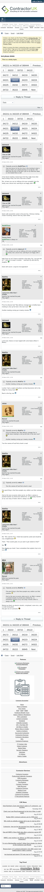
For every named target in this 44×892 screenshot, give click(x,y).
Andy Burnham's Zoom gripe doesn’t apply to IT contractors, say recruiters (22, 806)
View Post (27, 166)
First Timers (22, 708)
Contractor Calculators (22, 737)
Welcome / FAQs (24, 27)
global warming (35, 865)
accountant (4, 865)
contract (17, 865)
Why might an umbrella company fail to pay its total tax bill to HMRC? (22, 821)
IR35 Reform (10, 27)
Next (33, 90)
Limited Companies (22, 719)
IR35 (17, 710)
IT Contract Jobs (22, 744)
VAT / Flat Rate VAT (22, 725)
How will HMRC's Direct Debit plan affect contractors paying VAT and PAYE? (22, 832)
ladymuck (5, 144)
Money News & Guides (22, 729)
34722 (5, 90)
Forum (7, 33)
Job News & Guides (22, 727)
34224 (34, 80)
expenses (29, 865)
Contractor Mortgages (22, 780)
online (10, 871)
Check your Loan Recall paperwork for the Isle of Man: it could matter (22, 812)
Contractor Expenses (22, 741)
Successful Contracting (22, 733)
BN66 (26, 710)
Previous (37, 65)
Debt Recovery (22, 786)
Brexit (15, 24)
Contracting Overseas (22, 735)
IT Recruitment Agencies (22, 796)
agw (9, 865)
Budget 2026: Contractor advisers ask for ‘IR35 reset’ (22, 817)
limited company (16, 869)
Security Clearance (22, 750)
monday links (30, 868)
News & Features (22, 706)
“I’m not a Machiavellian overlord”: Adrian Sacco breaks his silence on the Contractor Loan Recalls (22, 844)
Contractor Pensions (22, 788)
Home (22, 704)
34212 (15, 75)
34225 (5, 85)
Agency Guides (22, 756)
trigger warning (29, 871)
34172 (5, 75)
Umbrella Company (22, 723)
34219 (24, 75)
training (23, 871)
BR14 (4, 560)
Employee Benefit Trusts (22, 712)
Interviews (22, 752)
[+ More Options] (39, 187)
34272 (24, 85)
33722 (20, 70)
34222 (15, 80)
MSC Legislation (22, 717)
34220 (34, 75)
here (37, 49)
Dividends (22, 721)
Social (31, 27)
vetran (4, 403)
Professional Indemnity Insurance (22, 776)
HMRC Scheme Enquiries (29, 25)
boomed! (12, 865)
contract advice (22, 865)
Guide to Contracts (22, 731)
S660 (21, 710)
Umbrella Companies (17, 25)
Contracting (5, 24)
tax (12, 871)
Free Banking (22, 782)
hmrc (8, 869)
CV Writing (22, 754)
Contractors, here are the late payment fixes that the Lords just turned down (22, 827)
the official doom (17, 871)
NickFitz (5, 277)
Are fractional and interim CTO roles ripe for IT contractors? (22, 854)
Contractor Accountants (22, 794)
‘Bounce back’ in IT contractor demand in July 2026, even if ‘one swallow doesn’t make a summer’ (22, 849)
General (11, 24)
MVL (22, 739)
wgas (38, 871)
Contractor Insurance (22, 774)
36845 (24, 90)
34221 (5, 80)
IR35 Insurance (22, 778)
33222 (10, 70)
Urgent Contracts (22, 746)
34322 (34, 85)
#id (41, 162)
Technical (17, 27)
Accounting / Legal (6, 25)
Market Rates (22, 748)
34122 (29, 70)
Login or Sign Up (37, 1)
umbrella (35, 871)
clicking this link (33, 38)
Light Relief (37, 27)
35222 (15, 90)
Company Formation (22, 784)
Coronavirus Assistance (35, 24)
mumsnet (6, 871)
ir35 (11, 869)
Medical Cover (22, 790)
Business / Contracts (24, 24)
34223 (24, 80)
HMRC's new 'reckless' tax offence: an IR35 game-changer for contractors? (22, 838)
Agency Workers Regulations (22, 714)
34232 (15, 85)
